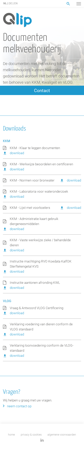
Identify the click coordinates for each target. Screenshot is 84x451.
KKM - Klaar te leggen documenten (35, 148)
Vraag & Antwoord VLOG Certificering (36, 308)
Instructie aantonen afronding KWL (35, 282)
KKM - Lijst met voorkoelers (30, 207)
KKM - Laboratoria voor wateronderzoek (39, 191)
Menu (78, 3)
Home (11, 434)
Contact (42, 90)
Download (17, 153)
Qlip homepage (17, 20)
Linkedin (42, 440)
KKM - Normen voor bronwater (32, 180)
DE (10, 3)
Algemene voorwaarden (61, 434)
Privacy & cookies (31, 434)
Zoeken (68, 3)
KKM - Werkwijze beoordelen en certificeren (41, 164)
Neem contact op (19, 406)
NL (5, 3)
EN (16, 3)
